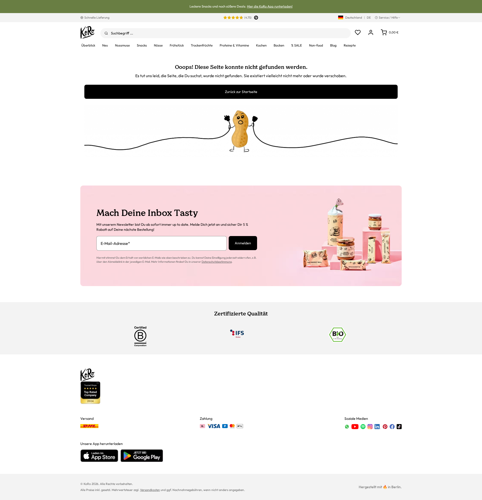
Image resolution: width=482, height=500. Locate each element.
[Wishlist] (358, 32)
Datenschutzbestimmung (217, 261)
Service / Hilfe (388, 17)
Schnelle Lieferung (96, 17)
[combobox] (225, 33)
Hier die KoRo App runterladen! (269, 6)
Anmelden (243, 243)
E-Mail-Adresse (115, 243)
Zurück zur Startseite (241, 91)
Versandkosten (150, 490)
